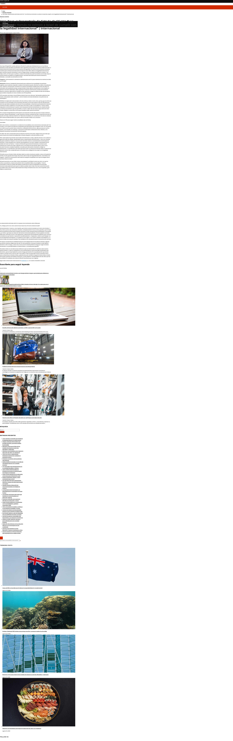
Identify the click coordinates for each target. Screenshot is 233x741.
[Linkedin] (1, 740)
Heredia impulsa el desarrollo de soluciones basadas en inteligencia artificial (11, 487)
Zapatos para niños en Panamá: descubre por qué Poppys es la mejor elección (22, 417)
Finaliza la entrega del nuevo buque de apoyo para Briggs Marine (18, 366)
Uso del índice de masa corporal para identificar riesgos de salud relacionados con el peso (12, 482)
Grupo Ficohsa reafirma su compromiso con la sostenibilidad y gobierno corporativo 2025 (12, 504)
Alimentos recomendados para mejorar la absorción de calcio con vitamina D (21, 728)
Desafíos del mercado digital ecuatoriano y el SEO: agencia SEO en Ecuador (21, 327)
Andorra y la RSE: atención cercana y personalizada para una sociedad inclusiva (11, 521)
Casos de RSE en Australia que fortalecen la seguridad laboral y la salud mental (22, 588)
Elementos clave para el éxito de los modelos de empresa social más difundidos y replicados (11, 448)
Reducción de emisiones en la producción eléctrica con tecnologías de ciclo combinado (12, 525)
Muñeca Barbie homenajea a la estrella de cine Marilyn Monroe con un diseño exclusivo (12, 463)
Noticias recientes (4, 16)
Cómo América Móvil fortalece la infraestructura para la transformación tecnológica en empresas (12, 471)
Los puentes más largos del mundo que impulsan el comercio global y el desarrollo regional (12, 496)
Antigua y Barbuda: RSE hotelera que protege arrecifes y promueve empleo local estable (11, 443)
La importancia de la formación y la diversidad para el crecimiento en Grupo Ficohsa (12, 491)
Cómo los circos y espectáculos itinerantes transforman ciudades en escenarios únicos (11, 456)
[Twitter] (0, 740)
